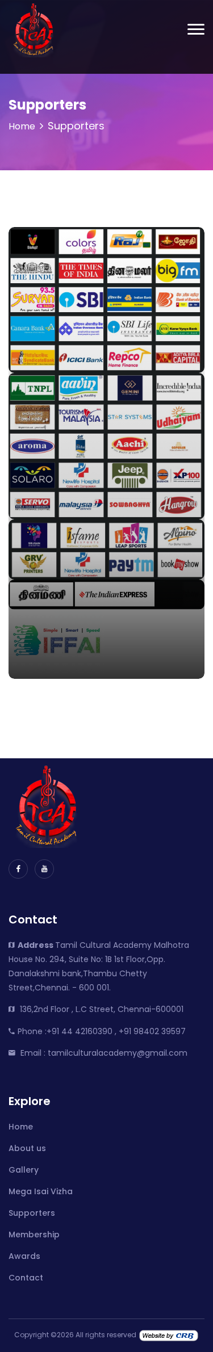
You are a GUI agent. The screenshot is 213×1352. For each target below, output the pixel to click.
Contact (26, 1277)
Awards (24, 1256)
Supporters (32, 1213)
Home (22, 126)
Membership (34, 1234)
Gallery (24, 1169)
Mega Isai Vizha (41, 1191)
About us (27, 1148)
